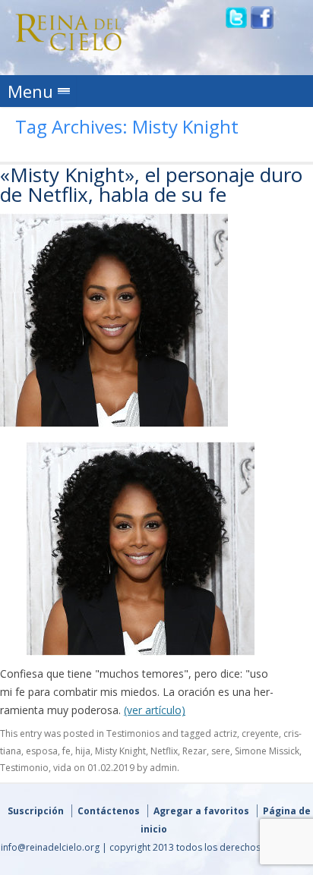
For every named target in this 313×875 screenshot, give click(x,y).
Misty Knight (120, 750)
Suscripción (36, 810)
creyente (260, 733)
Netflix (164, 750)
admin (163, 767)
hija (82, 750)
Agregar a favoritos (201, 810)
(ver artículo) (154, 710)
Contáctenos (108, 810)
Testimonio (24, 767)
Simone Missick (267, 750)
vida (62, 767)
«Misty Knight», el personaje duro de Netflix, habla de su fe (151, 184)
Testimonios (133, 733)
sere (220, 750)
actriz (225, 733)
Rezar (194, 750)
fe (66, 750)
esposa (42, 750)
